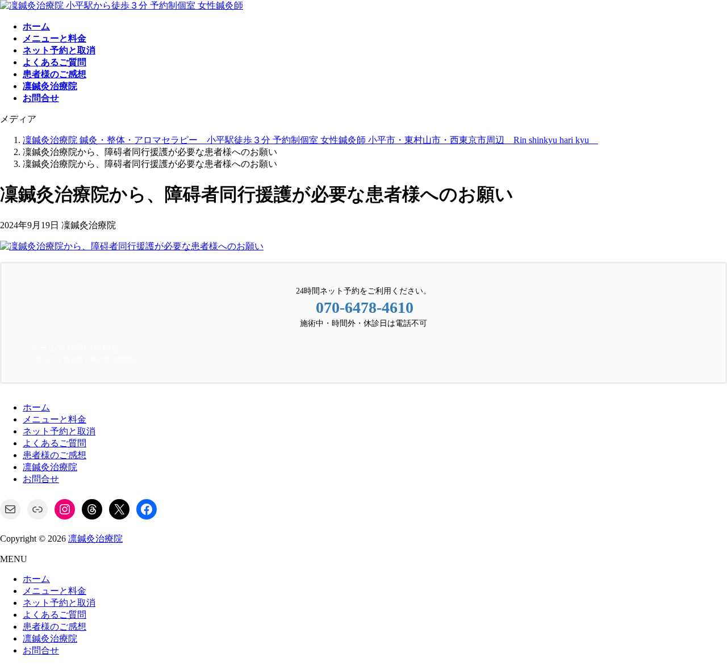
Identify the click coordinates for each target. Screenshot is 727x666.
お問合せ (41, 479)
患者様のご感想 (54, 455)
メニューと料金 (54, 419)
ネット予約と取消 (59, 431)
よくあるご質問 (54, 443)
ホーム (36, 407)
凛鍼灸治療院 (50, 467)
